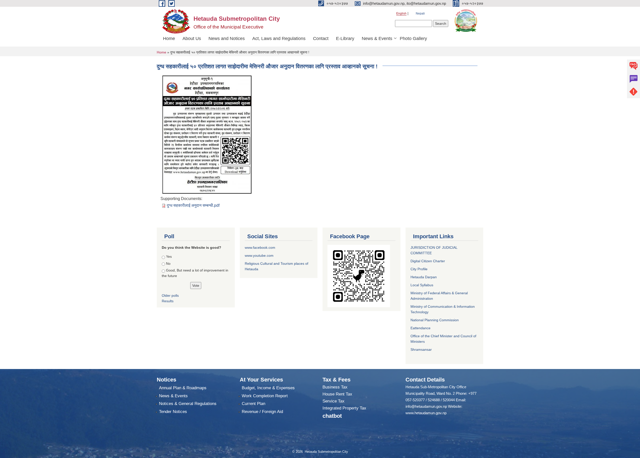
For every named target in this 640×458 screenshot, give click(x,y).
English (401, 13)
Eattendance (420, 328)
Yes (169, 256)
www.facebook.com (260, 248)
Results (168, 301)
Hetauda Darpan (423, 277)
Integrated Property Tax (344, 408)
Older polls (170, 296)
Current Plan (253, 403)
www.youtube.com (259, 256)
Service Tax (333, 401)
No (168, 264)
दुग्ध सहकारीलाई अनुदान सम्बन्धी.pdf (193, 205)
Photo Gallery (413, 38)
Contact (320, 38)
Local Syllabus (421, 285)
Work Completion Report (265, 396)
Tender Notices (173, 411)
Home (169, 38)
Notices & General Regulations (187, 403)
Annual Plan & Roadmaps (182, 388)
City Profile (419, 269)
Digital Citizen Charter (427, 261)
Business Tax (335, 387)
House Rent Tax (337, 394)
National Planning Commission (434, 320)
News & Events (377, 38)
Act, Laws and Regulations (279, 38)
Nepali (420, 13)
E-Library (345, 38)
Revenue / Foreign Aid (262, 411)
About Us (191, 38)
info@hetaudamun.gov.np (426, 406)
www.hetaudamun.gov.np (426, 413)
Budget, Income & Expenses (268, 388)
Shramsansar (421, 350)
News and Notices (226, 38)
